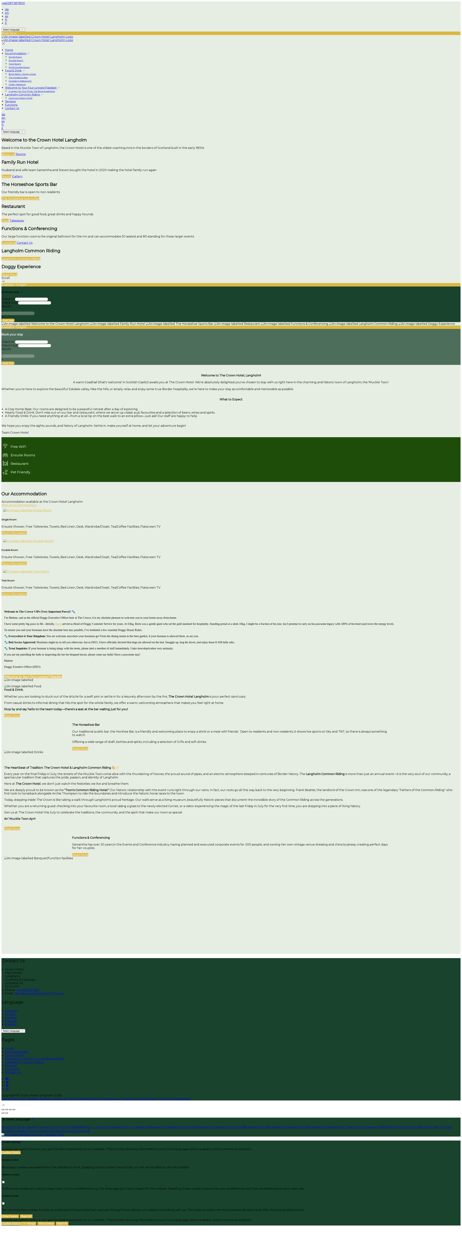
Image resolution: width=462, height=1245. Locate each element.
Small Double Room (19, 67)
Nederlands (335, 1127)
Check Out (9, 302)
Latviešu (140, 1127)
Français (11, 1021)
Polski (419, 1127)
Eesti (87, 1127)
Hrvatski (265, 1127)
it (6, 23)
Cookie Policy (146, 1098)
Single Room (15, 57)
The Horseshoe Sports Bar (20, 198)
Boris (58, 623)
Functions (11, 104)
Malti (193, 1127)
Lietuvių (128, 1127)
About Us (8, 154)
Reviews (10, 101)
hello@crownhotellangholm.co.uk (39, 993)
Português (406, 1127)
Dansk (66, 1127)
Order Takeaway (17, 84)
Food (5, 220)
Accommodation (16, 53)
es (6, 16)
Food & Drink (13, 70)
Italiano (10, 1024)
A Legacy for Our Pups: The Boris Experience (32, 91)
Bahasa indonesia (284, 1127)
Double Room (16, 60)
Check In (7, 299)
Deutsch (11, 1010)
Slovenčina (76, 1131)
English (10, 1014)
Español (11, 1017)
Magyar (253, 1127)
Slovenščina (58, 1131)
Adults (6, 306)
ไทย (358, 1127)
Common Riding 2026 (20, 98)
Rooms (21, 154)
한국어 (393, 1127)
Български (206, 1127)
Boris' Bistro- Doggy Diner (22, 74)
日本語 (383, 1127)
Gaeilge (115, 1127)
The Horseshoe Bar (18, 77)
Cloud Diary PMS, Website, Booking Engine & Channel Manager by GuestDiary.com (61, 1098)
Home (9, 50)
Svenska (20, 1131)
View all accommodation (19, 505)
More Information (14, 533)
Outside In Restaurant (20, 81)
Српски (32, 1131)
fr (6, 19)
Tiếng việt (431, 1127)
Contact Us (12, 108)
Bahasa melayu (178, 1127)
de (7, 9)
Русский (445, 1127)
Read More (9, 274)
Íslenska (311, 1127)
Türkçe (350, 1127)
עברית (301, 1127)
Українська (370, 1127)
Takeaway (17, 220)
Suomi (105, 1127)
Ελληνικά (78, 1127)
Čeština (236, 1127)
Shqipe (44, 1131)
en (7, 13)
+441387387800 (13, 3)
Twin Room (15, 63)
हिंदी (245, 1127)
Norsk (322, 1127)
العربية (96, 1127)
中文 (87, 1131)
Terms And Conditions (174, 1098)
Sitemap (129, 1098)
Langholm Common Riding (22, 94)
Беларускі (222, 1127)
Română (7, 1131)
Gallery (17, 176)
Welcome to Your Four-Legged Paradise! (31, 87)
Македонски (157, 1127)
